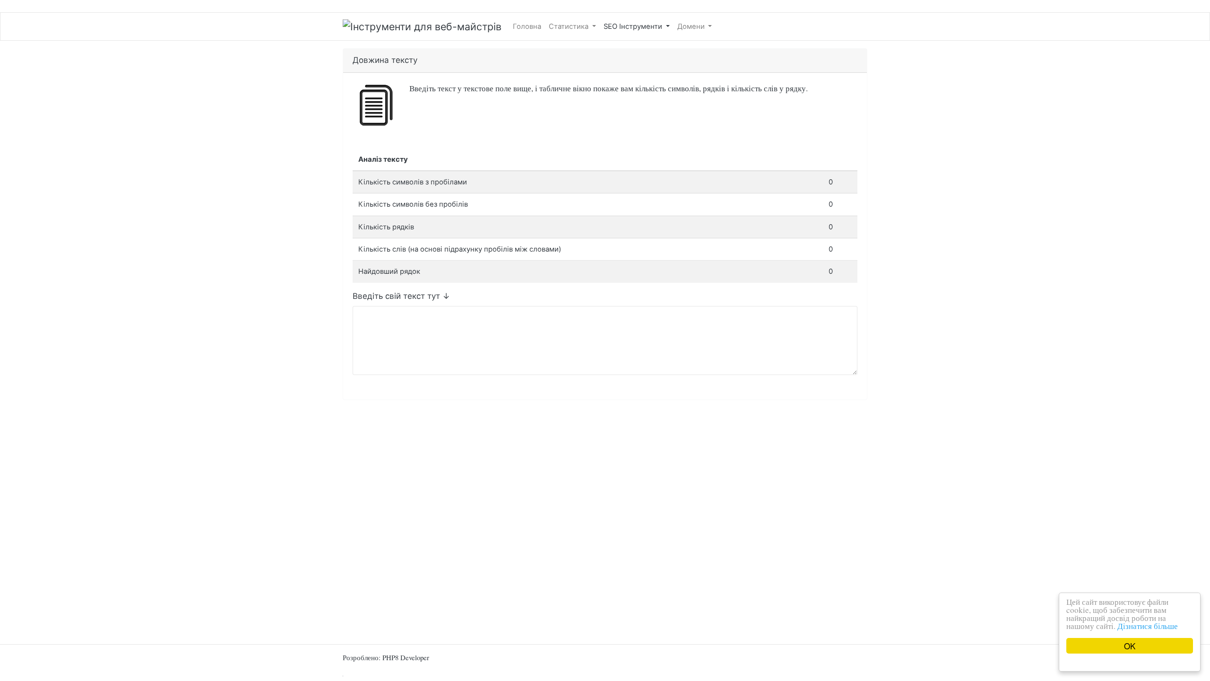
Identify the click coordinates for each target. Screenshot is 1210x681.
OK (1129, 646)
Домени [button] (692, 26)
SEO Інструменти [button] (634, 26)
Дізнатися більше (1147, 625)
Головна (527, 26)
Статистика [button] (569, 26)
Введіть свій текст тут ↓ (401, 296)
